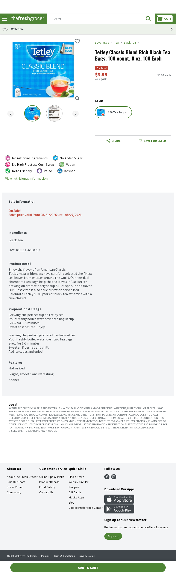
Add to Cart (88, 567)
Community (14, 492)
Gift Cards (75, 492)
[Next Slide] (75, 113)
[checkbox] (77, 41)
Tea (116, 42)
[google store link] (119, 512)
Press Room (15, 487)
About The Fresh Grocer (22, 477)
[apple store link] (119, 502)
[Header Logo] (27, 18)
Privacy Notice (87, 555)
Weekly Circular (78, 482)
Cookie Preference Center (86, 508)
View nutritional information (26, 178)
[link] (152, 140)
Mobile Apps (77, 497)
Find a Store (76, 477)
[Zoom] (77, 98)
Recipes (74, 487)
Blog (71, 502)
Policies (45, 555)
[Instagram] (113, 478)
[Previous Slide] (10, 113)
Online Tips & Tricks (51, 477)
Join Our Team (16, 482)
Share (116, 141)
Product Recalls (49, 482)
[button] (148, 19)
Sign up (113, 536)
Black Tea (130, 42)
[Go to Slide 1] (32, 113)
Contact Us (46, 492)
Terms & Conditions (64, 555)
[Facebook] (106, 478)
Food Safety (47, 487)
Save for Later (155, 141)
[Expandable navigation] (4, 18)
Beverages (102, 42)
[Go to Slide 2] (54, 113)
